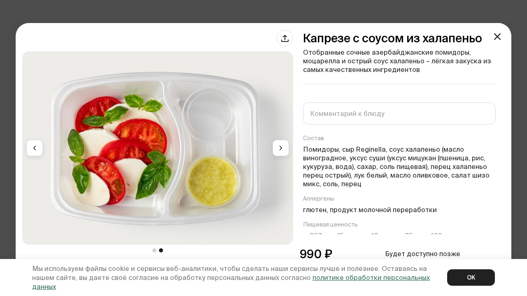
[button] (34, 148)
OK (471, 277)
